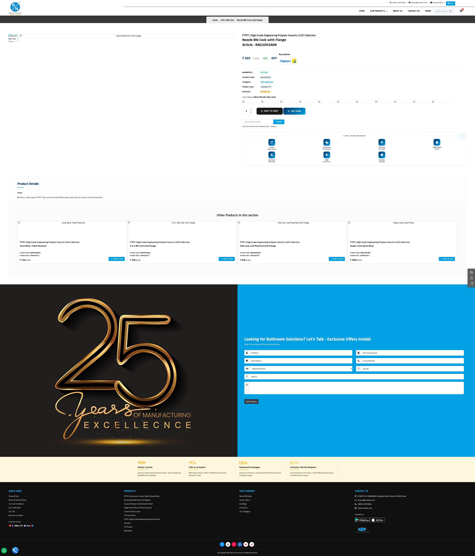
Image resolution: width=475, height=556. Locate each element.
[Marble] (319, 101)
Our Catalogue (244, 511)
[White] (243, 101)
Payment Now (437, 2)
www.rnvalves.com (365, 508)
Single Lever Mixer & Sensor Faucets (138, 508)
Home (362, 11)
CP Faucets (128, 527)
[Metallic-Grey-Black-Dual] (300, 101)
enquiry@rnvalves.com (419, 2)
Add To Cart (271, 111)
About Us (397, 11)
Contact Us (414, 11)
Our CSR (12, 511)
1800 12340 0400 (399, 2)
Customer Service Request (303, 467)
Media (428, 11)
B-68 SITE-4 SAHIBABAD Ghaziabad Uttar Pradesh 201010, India (382, 496)
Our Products (377, 11)
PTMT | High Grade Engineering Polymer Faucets (142, 519)
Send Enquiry (251, 401)
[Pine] (395, 101)
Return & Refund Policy (17, 500)
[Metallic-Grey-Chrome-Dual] (357, 101)
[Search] (450, 11)
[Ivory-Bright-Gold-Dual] (262, 101)
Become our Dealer (16, 515)
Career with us (244, 500)
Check (278, 122)
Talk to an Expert (197, 467)
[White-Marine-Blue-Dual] (414, 101)
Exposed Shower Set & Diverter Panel (138, 504)
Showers (127, 523)
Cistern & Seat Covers (132, 511)
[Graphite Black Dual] (433, 101)
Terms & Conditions (16, 504)
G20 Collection (227, 20)
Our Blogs (243, 504)
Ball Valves (128, 531)
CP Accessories (130, 515)
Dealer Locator (145, 467)
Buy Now (296, 111)
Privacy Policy (14, 496)
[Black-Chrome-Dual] (338, 101)
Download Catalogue (249, 467)
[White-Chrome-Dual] (376, 101)
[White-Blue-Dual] (281, 101)
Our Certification (15, 508)
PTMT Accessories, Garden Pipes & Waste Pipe (141, 496)
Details (264, 92)
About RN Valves (245, 496)
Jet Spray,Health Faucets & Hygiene (137, 500)
